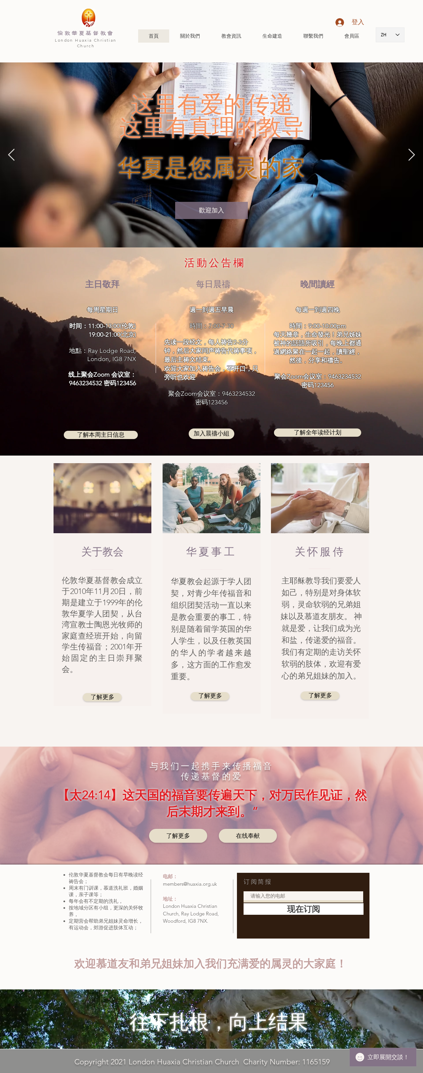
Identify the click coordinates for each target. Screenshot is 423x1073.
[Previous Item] (11, 155)
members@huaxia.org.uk (190, 884)
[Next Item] (411, 155)
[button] (190, 36)
